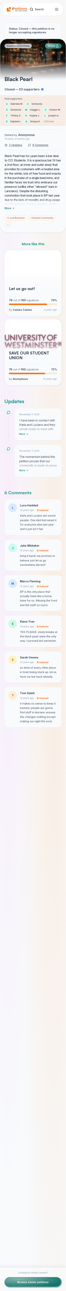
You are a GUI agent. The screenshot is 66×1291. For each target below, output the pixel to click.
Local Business (16, 217)
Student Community (41, 217)
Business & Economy (18, 45)
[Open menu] (57, 9)
